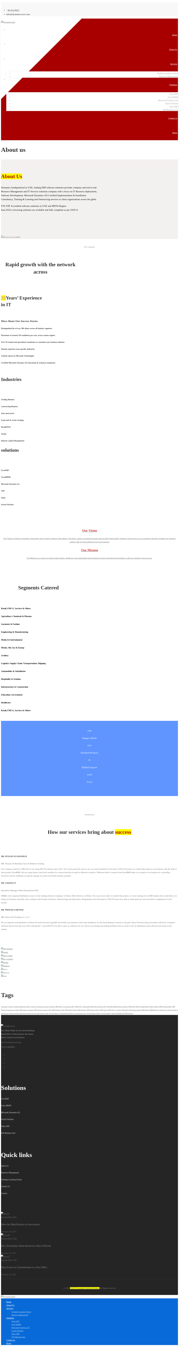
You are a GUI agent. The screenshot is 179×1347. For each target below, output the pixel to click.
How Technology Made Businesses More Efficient (26, 1245)
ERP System (103, 1010)
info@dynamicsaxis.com (11, 1042)
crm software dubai (68, 1006)
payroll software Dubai (66, 1013)
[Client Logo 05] (89, 962)
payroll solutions (106, 1013)
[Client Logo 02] (89, 952)
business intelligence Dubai (22, 1006)
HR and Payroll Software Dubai (131, 1010)
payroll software (54, 1013)
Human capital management (17, 1013)
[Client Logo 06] (89, 966)
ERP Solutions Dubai (93, 1010)
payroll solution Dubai (93, 1013)
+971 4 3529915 (8, 1047)
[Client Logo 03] (89, 955)
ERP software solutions (27, 1010)
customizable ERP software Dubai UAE (94, 1006)
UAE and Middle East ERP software (122, 1013)
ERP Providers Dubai (165, 1006)
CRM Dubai (58, 1006)
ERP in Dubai (154, 1006)
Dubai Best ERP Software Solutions (117, 1006)
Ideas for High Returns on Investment (20, 1224)
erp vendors (117, 1010)
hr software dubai (171, 1010)
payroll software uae (80, 1013)
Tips (15, 1217)
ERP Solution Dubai (71, 1010)
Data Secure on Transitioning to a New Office (24, 1267)
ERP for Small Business (142, 1006)
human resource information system (37, 1013)
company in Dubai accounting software (43, 1006)
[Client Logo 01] (89, 948)
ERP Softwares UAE (58, 1010)
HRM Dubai (145, 1010)
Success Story (6, 1217)
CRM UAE (78, 1006)
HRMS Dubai (154, 1010)
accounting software (7, 1006)
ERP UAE (111, 1010)
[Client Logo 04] (89, 959)
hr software (161, 1010)
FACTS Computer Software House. (84, 1288)
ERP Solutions (81, 1010)
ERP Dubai (131, 1006)
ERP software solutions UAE (42, 1010)
